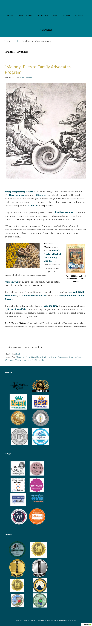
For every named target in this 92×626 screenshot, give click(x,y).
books (21, 354)
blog (17, 354)
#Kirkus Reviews (74, 357)
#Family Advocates (59, 357)
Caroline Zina (50, 306)
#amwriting (30, 357)
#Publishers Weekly (13, 360)
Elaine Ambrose (46, 4)
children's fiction (28, 360)
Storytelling (39, 360)
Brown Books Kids (16, 309)
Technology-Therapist (67, 620)
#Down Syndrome (42, 357)
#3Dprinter (20, 357)
